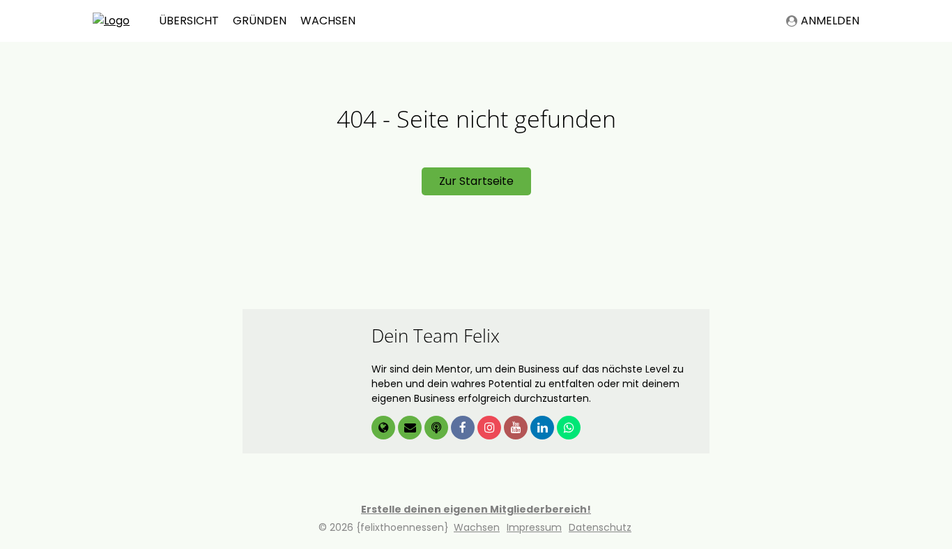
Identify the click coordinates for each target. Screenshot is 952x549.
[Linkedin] (543, 428)
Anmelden (830, 21)
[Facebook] (464, 428)
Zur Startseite (476, 181)
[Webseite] (384, 428)
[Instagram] (490, 428)
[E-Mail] (411, 428)
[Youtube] (517, 428)
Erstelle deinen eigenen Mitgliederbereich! (476, 509)
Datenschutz (600, 527)
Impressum (534, 527)
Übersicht (189, 21)
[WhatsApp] (569, 428)
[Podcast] (437, 428)
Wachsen (327, 21)
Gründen (259, 21)
